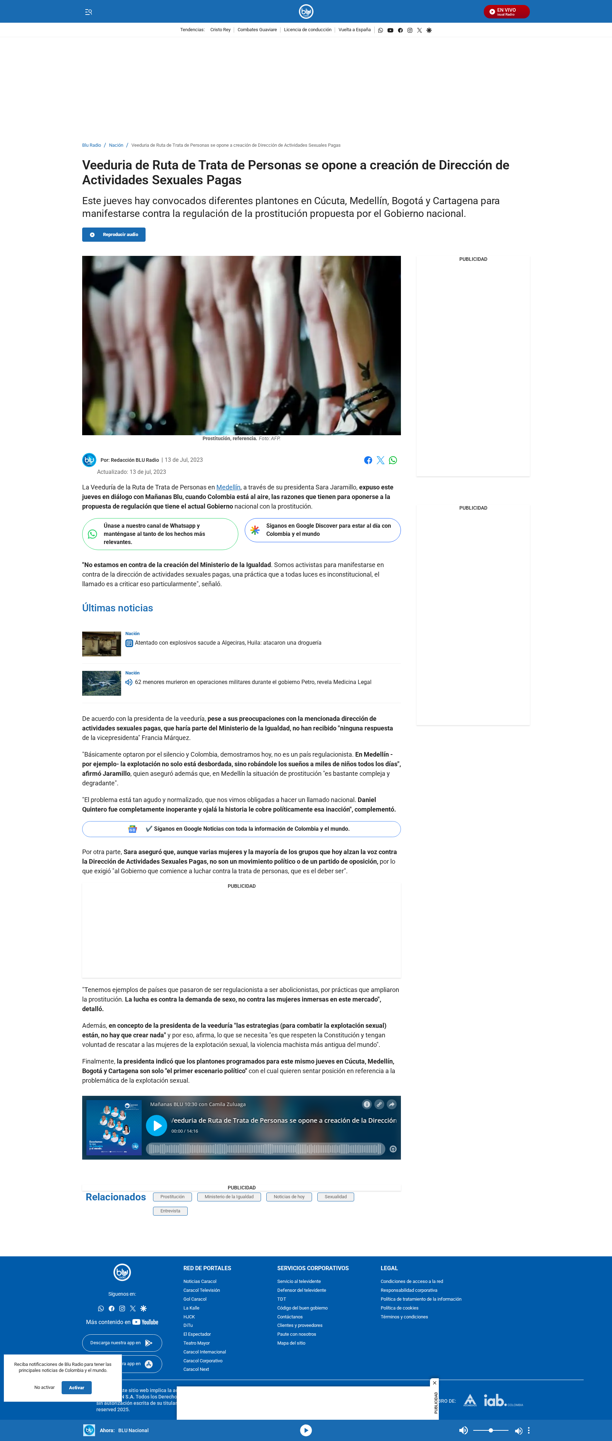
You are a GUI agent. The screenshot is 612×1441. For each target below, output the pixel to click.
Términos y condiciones (404, 1316)
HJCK (189, 1316)
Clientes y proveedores (300, 1325)
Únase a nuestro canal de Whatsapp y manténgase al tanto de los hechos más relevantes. (154, 533)
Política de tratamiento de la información (421, 1299)
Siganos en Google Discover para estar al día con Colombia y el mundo (328, 529)
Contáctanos (290, 1316)
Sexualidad (336, 1196)
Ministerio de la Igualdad (229, 1196)
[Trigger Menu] (88, 11)
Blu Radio (91, 145)
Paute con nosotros (296, 1334)
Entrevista (170, 1210)
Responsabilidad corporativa (409, 1290)
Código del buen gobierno (302, 1308)
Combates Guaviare (257, 30)
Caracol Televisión (201, 1290)
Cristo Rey (220, 30)
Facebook (368, 464)
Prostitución (172, 1196)
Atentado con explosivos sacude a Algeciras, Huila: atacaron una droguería (228, 642)
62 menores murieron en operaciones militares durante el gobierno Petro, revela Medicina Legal (253, 682)
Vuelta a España (355, 30)
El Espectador (197, 1334)
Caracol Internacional (204, 1352)
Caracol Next (196, 1369)
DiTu (188, 1325)
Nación (116, 145)
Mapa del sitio (291, 1343)
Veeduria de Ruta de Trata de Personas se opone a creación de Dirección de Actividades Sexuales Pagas (236, 145)
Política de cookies (400, 1308)
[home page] (306, 11)
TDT (281, 1299)
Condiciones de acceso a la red (412, 1281)
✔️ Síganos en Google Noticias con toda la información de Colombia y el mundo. (248, 828)
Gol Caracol (194, 1299)
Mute (463, 1430)
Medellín (228, 487)
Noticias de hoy (289, 1196)
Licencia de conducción (308, 30)
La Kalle (191, 1308)
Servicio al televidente (299, 1281)
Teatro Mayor (196, 1343)
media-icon (306, 1430)
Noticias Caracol (199, 1281)
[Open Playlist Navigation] (529, 1430)
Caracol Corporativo (202, 1360)
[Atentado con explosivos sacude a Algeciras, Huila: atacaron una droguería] (101, 644)
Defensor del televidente (301, 1290)
